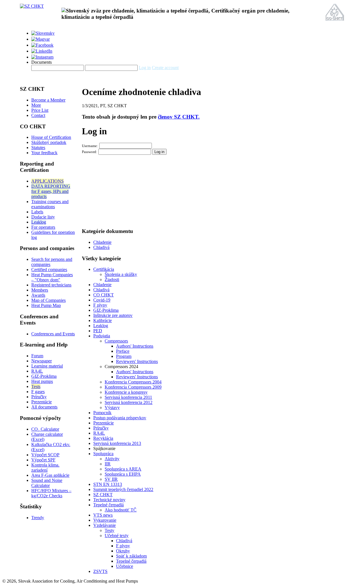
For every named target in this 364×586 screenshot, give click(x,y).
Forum (37, 355)
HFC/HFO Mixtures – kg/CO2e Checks (51, 493)
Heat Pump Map (46, 305)
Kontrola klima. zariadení (45, 467)
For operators (43, 227)
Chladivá (101, 247)
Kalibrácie (102, 320)
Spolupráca (103, 453)
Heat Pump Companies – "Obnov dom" (52, 277)
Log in (145, 67)
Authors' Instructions (134, 346)
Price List (39, 110)
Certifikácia (103, 269)
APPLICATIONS (47, 181)
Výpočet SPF (43, 459)
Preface (122, 351)
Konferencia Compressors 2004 (133, 381)
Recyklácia (103, 438)
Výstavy (112, 407)
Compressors (116, 341)
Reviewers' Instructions (137, 361)
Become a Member (48, 100)
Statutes (38, 147)
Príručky (39, 396)
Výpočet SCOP (45, 454)
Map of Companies (48, 300)
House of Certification (51, 137)
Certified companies (49, 269)
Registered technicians (51, 284)
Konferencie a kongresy (126, 392)
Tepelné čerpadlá (108, 504)
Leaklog (38, 222)
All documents (44, 407)
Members (39, 290)
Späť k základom (131, 556)
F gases (38, 391)
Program (123, 356)
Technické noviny (109, 499)
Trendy (37, 517)
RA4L (37, 371)
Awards (38, 295)
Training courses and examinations (50, 204)
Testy (109, 530)
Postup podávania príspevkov (119, 417)
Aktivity (112, 458)
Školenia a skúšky (121, 274)
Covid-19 (101, 300)
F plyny (100, 305)
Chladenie (102, 242)
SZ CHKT (103, 494)
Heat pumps (42, 381)
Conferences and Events (53, 333)
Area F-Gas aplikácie (50, 475)
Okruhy (123, 550)
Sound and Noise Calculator (46, 483)
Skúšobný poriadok (48, 142)
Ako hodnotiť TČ (120, 509)
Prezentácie (41, 401)
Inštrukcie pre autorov (113, 315)
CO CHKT (103, 294)
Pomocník (102, 412)
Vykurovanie (104, 520)
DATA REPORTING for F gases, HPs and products (50, 191)
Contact (38, 115)
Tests (35, 386)
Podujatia (101, 335)
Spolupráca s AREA (123, 469)
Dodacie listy (43, 216)
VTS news (103, 515)
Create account (165, 67)
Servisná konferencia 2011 (128, 397)
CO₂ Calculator (45, 429)
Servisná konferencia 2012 (128, 402)
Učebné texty (117, 535)
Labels (37, 211)
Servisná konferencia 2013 (117, 443)
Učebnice (124, 566)
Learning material (47, 366)
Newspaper (41, 360)
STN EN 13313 (107, 484)
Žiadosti (112, 279)
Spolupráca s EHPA (123, 474)
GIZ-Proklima (44, 376)
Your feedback (44, 152)
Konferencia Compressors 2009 (133, 387)
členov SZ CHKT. (179, 117)
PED (97, 330)
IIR (108, 463)
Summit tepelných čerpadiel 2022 (123, 489)
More (36, 105)
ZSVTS (100, 571)
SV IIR (111, 479)
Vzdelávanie (104, 525)
